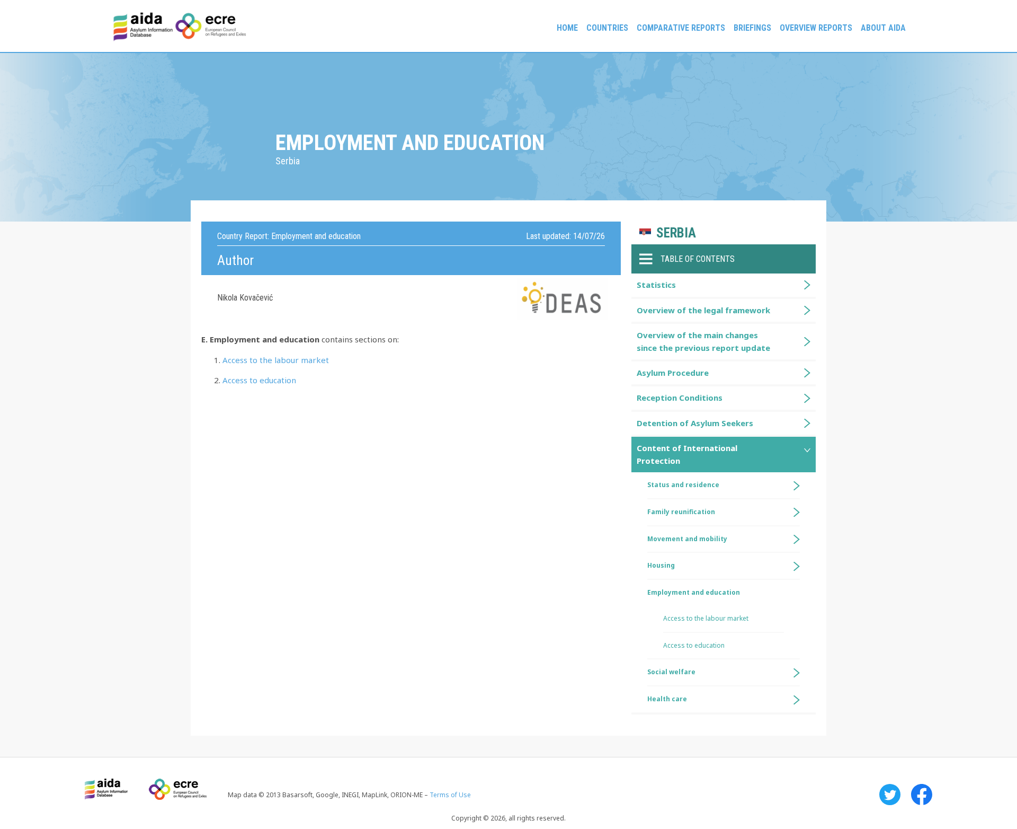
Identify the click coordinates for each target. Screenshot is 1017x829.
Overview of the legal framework (703, 310)
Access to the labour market (275, 360)
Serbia (676, 233)
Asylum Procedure (673, 372)
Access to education (259, 380)
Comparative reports (681, 28)
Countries (607, 28)
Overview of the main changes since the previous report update (703, 341)
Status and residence (683, 484)
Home (567, 28)
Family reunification (681, 511)
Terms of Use (450, 794)
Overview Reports (816, 28)
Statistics (656, 284)
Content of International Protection (687, 454)
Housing (661, 565)
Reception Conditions (679, 397)
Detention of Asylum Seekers (695, 423)
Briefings (752, 28)
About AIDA (883, 28)
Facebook (921, 794)
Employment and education (693, 592)
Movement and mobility (687, 538)
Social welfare (671, 671)
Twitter (889, 794)
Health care (667, 698)
